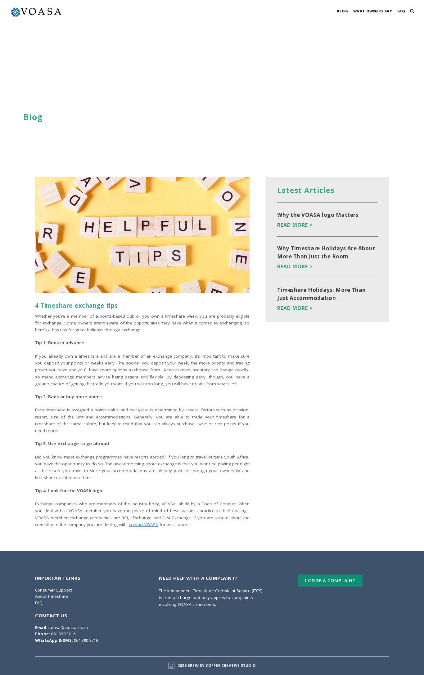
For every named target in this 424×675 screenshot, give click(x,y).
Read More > (295, 224)
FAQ (401, 11)
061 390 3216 (55, 634)
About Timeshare (51, 596)
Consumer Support (53, 590)
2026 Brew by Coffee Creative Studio (217, 665)
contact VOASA (143, 524)
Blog (342, 11)
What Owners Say (372, 11)
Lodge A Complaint (330, 580)
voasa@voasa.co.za (61, 627)
